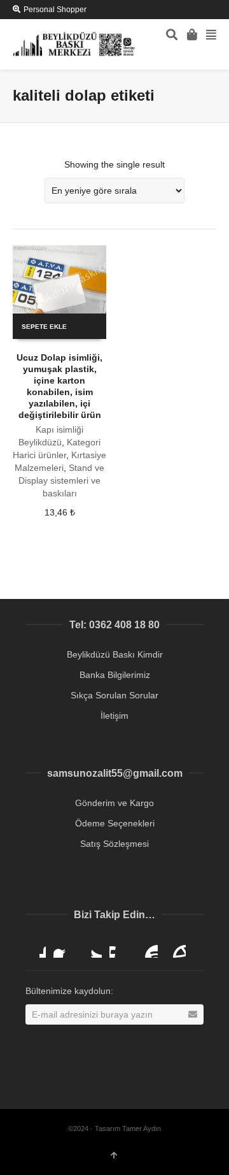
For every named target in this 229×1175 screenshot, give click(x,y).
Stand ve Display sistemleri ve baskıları (61, 480)
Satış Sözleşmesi (114, 844)
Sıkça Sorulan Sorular (114, 695)
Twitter (91, 947)
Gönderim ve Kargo (114, 803)
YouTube (147, 947)
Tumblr (175, 947)
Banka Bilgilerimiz (115, 675)
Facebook (63, 947)
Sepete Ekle (44, 326)
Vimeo (119, 947)
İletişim (114, 715)
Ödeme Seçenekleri (115, 823)
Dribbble (35, 947)
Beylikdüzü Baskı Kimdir (115, 654)
